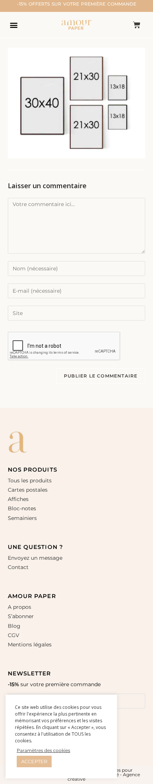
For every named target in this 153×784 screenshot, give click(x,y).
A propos (19, 607)
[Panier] (136, 25)
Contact (18, 567)
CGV (13, 635)
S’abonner (21, 616)
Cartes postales (28, 489)
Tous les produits (30, 480)
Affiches (19, 499)
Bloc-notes (22, 508)
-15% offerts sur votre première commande (76, 4)
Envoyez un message (35, 558)
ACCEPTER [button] (34, 761)
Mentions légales (30, 644)
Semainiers (22, 518)
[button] (13, 25)
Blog (14, 626)
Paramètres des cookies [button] (43, 750)
